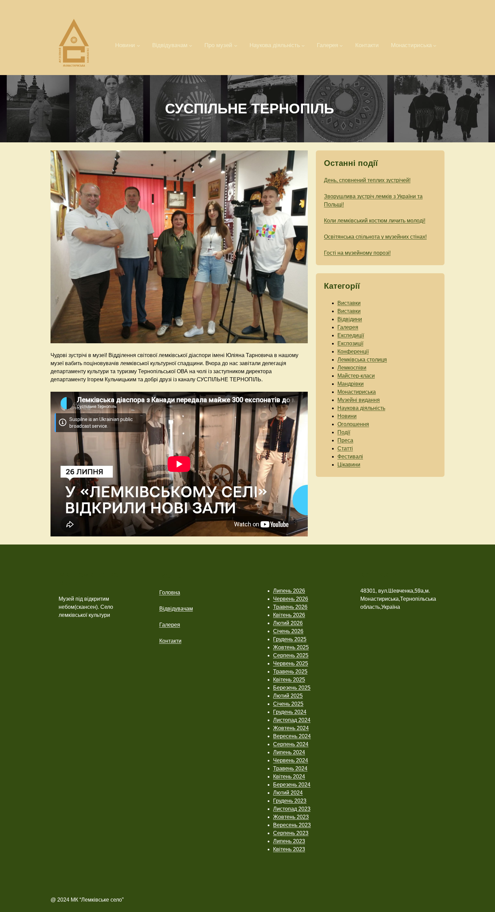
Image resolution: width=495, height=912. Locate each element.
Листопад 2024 (291, 720)
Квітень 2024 (289, 776)
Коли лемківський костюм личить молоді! (374, 220)
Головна (169, 592)
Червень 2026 (290, 599)
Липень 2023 (289, 841)
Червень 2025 (290, 663)
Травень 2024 (290, 768)
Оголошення (353, 424)
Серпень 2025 (290, 655)
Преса (345, 440)
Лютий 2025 (288, 696)
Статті (345, 448)
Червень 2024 (290, 760)
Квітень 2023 (289, 849)
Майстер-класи (356, 376)
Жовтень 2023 (291, 817)
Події (343, 432)
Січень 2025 (288, 704)
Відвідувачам (176, 608)
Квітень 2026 (289, 615)
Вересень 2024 (292, 736)
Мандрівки (350, 384)
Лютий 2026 (288, 623)
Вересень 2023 (292, 825)
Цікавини (348, 464)
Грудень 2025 (289, 639)
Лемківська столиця (362, 359)
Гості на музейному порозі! (357, 253)
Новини (347, 416)
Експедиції (350, 335)
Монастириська (356, 392)
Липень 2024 (289, 752)
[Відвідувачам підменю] (190, 45)
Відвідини (349, 319)
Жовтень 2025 (291, 647)
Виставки (349, 303)
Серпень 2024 (290, 744)
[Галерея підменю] (341, 45)
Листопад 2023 (291, 809)
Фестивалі (350, 456)
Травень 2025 (290, 671)
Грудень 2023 (289, 801)
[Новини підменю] (138, 45)
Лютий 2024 (288, 793)
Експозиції (350, 343)
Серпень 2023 (290, 833)
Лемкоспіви (351, 368)
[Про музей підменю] (235, 45)
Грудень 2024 (289, 712)
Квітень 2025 (289, 679)
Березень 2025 (291, 688)
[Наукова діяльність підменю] (303, 45)
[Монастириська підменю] (434, 45)
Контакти (170, 641)
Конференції (353, 351)
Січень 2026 (288, 631)
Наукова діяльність (361, 408)
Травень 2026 (290, 607)
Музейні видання (358, 400)
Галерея (347, 327)
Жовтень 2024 (291, 728)
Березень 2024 (291, 784)
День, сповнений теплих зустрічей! (367, 180)
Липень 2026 (289, 591)
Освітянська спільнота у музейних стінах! (375, 237)
